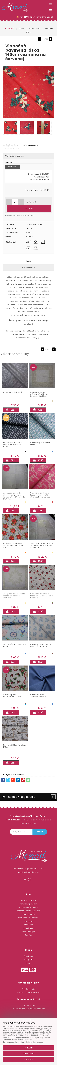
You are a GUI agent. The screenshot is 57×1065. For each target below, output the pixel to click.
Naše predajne (28, 931)
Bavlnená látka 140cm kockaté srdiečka (40, 645)
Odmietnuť (28, 1059)
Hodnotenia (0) (28, 267)
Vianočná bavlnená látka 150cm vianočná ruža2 (13, 545)
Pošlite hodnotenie (11, 149)
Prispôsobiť (28, 1054)
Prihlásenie (28, 925)
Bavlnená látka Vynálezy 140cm (14, 746)
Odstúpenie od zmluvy (28, 918)
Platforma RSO (28, 914)
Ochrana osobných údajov (28, 911)
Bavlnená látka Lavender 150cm (15, 645)
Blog (28, 963)
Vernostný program (28, 904)
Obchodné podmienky (28, 907)
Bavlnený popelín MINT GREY (41, 443)
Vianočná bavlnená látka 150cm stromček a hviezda (41, 596)
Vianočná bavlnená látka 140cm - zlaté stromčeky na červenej (41, 495)
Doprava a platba (29, 900)
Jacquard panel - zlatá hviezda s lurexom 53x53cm (14, 596)
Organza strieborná (12, 392)
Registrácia (28, 928)
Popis (28, 261)
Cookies (28, 935)
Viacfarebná (12, 167)
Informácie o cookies (34, 1042)
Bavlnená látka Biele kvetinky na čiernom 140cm (12, 444)
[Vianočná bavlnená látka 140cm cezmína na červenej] (28, 118)
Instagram (28, 959)
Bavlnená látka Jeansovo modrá (38, 696)
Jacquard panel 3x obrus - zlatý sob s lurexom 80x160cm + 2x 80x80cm (14, 496)
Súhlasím (29, 1048)
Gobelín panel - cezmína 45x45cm (12, 696)
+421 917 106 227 (27, 17)
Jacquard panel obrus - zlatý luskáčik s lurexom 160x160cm (41, 545)
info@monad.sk (45, 17)
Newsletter (28, 921)
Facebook (28, 956)
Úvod (21, 28)
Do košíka (29, 208)
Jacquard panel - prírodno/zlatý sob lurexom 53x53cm (39, 394)
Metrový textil (35, 28)
